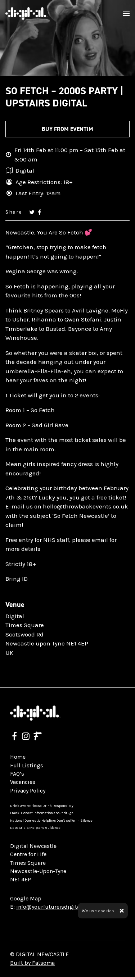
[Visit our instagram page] (25, 737)
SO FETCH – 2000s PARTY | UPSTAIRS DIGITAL (64, 97)
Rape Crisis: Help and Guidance (35, 828)
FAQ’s (17, 773)
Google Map (25, 898)
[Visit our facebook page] (39, 212)
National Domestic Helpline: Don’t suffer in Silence (51, 820)
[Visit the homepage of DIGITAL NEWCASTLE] (26, 13)
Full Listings (26, 765)
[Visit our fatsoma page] (37, 737)
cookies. (106, 910)
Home (18, 756)
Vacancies (22, 782)
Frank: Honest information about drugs (41, 813)
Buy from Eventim (67, 129)
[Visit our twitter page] (32, 212)
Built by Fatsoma (32, 962)
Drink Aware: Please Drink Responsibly (41, 806)
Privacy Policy (27, 790)
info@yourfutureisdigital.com (55, 906)
